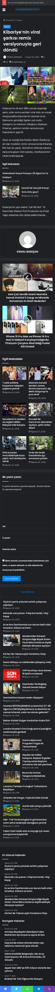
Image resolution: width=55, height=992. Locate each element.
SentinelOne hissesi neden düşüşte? (23, 697)
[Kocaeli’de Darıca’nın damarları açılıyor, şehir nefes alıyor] (41, 409)
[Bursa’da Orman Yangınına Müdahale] (11, 777)
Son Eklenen (27, 591)
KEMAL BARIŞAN (14, 57)
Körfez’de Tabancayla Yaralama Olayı (24, 653)
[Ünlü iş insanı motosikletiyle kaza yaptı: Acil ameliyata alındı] (14, 443)
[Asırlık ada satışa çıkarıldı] (11, 810)
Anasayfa (9, 20)
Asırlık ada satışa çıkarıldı (36, 806)
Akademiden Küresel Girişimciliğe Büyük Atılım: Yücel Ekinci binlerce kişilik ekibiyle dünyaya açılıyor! (36, 641)
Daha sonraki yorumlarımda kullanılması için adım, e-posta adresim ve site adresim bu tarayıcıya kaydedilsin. (25, 565)
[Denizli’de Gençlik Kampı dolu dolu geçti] (10, 191)
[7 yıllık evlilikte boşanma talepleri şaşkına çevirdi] (14, 373)
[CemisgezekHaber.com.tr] (27, 9)
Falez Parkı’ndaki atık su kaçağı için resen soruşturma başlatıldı (26, 833)
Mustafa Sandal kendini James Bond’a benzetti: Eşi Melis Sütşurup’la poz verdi (40, 388)
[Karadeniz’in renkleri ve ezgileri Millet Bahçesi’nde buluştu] (14, 409)
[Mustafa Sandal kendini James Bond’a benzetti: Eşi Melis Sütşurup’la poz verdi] (41, 373)
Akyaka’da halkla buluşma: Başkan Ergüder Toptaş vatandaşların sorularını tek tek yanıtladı (37, 759)
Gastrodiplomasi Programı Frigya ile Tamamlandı (32, 743)
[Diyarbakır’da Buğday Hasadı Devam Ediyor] (11, 688)
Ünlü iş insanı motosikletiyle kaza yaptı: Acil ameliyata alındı (14, 457)
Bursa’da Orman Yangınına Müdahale (33, 774)
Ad (4, 526)
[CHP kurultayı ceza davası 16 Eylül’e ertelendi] (11, 674)
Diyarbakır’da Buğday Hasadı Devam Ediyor (34, 686)
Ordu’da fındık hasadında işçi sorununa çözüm (38, 455)
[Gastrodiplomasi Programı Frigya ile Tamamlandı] (11, 744)
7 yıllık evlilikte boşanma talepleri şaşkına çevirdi (12, 385)
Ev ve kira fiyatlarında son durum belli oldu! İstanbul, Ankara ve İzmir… (27, 626)
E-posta (7, 538)
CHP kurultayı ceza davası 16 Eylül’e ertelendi (36, 672)
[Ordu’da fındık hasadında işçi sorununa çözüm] (41, 443)
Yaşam (19, 20)
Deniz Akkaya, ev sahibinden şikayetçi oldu (27, 662)
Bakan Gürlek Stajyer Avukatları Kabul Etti (26, 720)
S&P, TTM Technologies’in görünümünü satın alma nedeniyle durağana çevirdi (25, 821)
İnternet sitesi (9, 549)
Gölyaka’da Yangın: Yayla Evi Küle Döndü (25, 797)
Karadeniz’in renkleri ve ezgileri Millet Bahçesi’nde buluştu (13, 422)
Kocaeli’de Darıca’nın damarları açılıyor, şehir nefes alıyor (40, 423)
